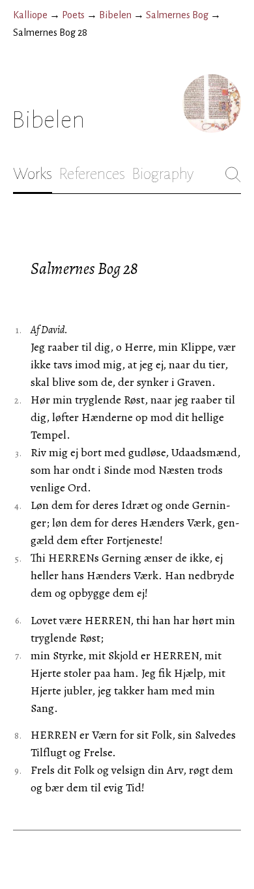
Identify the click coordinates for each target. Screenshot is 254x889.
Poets (73, 15)
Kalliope (30, 15)
